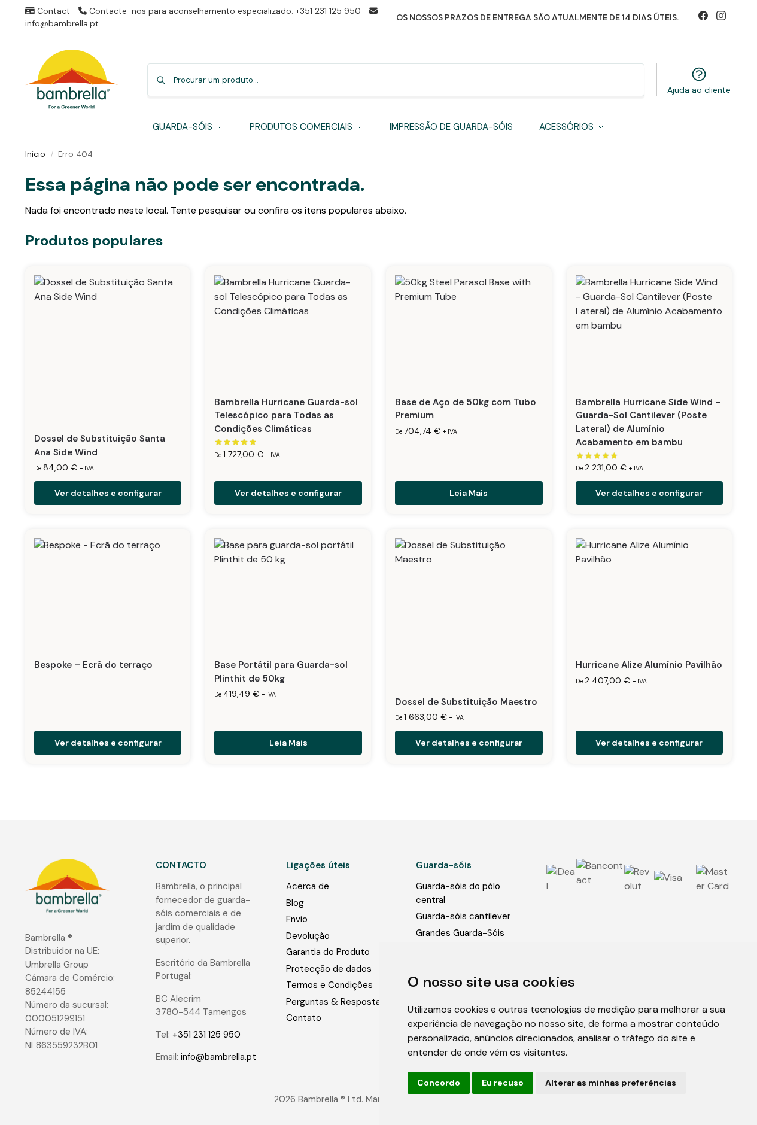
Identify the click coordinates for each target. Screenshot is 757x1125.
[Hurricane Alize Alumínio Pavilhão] (649, 593)
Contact (52, 10)
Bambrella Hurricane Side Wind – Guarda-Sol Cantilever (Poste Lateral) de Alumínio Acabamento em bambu (648, 422)
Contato (303, 1018)
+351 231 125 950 (206, 1035)
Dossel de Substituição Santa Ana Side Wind (99, 445)
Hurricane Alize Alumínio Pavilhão (649, 665)
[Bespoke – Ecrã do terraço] (108, 593)
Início (35, 154)
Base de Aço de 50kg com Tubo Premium (465, 409)
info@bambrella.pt (218, 1057)
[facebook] (707, 17)
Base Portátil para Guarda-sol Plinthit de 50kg (281, 672)
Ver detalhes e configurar (108, 493)
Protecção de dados (329, 969)
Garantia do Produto (328, 952)
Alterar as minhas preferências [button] (610, 1082)
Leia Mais (468, 493)
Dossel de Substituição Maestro (466, 702)
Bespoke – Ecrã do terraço (93, 665)
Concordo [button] (438, 1082)
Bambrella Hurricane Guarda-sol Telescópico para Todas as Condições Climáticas (286, 415)
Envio (297, 919)
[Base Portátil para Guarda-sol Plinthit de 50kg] (288, 593)
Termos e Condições (329, 985)
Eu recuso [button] (503, 1082)
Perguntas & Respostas (335, 1002)
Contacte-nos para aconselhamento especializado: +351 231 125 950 (225, 10)
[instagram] (724, 17)
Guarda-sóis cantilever (463, 916)
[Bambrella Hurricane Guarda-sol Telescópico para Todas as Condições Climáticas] (288, 330)
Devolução (308, 936)
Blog (295, 903)
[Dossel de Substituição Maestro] (469, 612)
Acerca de (307, 886)
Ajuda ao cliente (699, 89)
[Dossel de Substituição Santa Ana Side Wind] (108, 349)
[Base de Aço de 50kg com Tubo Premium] (469, 330)
